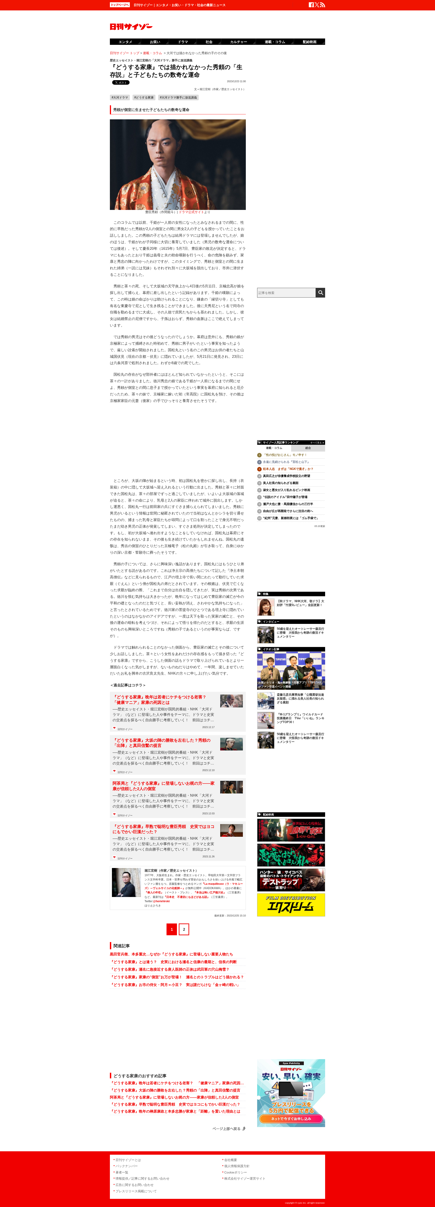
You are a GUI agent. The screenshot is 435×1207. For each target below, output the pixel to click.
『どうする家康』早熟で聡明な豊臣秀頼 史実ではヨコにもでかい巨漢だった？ (164, 829)
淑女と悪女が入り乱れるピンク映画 (286, 490)
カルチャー (238, 42)
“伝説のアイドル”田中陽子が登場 (285, 497)
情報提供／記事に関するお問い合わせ (142, 1178)
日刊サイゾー (125, 729)
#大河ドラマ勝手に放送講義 (178, 97)
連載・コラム (274, 448)
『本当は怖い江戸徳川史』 (209, 892)
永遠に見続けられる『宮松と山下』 (286, 462)
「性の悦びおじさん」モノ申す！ (285, 455)
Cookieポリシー (235, 1172)
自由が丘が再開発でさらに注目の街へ (288, 511)
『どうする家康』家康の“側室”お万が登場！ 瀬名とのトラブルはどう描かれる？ (177, 977)
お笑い (155, 42)
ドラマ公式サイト (191, 212)
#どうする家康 (144, 97)
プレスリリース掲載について (136, 1191)
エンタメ (125, 42)
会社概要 (230, 1160)
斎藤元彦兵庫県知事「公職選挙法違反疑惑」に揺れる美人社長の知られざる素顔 (300, 698)
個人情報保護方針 (237, 1166)
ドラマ (183, 42)
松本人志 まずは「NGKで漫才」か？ (288, 469)
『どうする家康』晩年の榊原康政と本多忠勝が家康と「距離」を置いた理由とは (175, 1111)
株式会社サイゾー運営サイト (245, 1178)
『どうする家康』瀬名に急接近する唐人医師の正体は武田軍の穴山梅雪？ (170, 969)
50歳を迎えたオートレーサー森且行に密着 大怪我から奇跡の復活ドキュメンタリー (300, 632)
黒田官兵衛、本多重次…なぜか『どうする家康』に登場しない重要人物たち (171, 954)
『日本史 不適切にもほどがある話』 (187, 897)
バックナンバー (127, 1166)
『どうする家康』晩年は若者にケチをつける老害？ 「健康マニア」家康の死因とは (161, 699)
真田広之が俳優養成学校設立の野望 (286, 476)
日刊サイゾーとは (128, 1160)
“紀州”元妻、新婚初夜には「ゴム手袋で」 (291, 518)
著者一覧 (122, 1172)
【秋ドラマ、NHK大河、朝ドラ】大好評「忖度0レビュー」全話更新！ (300, 603)
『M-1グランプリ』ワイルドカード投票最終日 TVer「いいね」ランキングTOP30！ (300, 718)
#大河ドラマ (120, 97)
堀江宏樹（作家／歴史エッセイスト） (223, 89)
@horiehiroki (161, 901)
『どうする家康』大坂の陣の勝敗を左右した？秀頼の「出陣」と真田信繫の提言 (161, 743)
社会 (209, 42)
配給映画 (310, 42)
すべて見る (316, 442)
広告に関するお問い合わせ (135, 1185)
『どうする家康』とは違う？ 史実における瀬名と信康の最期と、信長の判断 (173, 962)
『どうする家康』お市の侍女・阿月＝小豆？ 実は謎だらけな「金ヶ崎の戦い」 (175, 985)
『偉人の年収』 (154, 892)
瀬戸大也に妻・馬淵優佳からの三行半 (288, 504)
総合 (308, 448)
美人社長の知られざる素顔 (280, 483)
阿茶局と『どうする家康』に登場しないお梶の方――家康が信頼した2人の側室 (164, 786)
